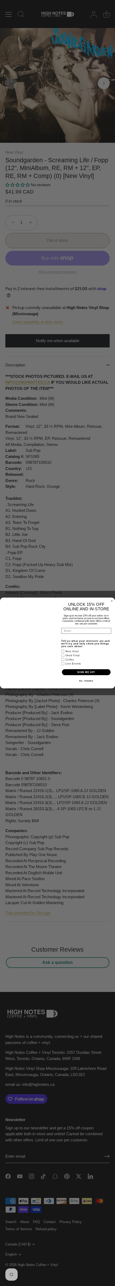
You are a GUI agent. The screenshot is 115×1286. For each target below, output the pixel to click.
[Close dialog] (111, 601)
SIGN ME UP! (86, 672)
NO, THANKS (86, 681)
